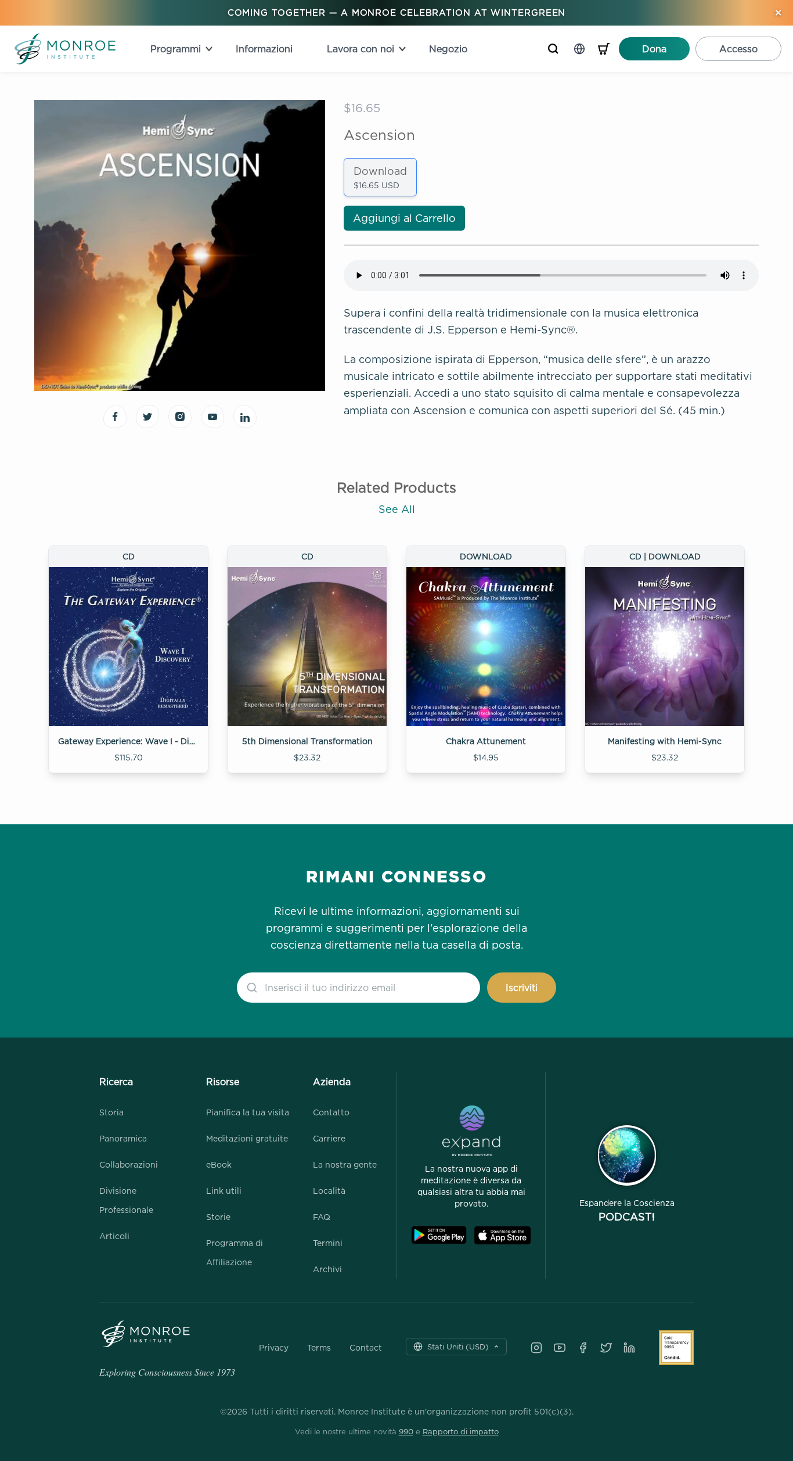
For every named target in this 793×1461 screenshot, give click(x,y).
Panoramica (123, 1138)
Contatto (331, 1112)
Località (329, 1190)
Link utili (223, 1190)
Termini (328, 1243)
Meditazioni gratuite (247, 1138)
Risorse (222, 1081)
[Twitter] (606, 1348)
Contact (365, 1348)
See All (397, 509)
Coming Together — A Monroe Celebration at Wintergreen (397, 12)
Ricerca (116, 1081)
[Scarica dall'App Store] (502, 1235)
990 (406, 1431)
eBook (219, 1164)
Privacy (274, 1348)
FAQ (321, 1216)
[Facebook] (583, 1348)
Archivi (327, 1269)
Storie (218, 1216)
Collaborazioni (128, 1164)
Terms (319, 1348)
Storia (111, 1112)
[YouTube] (559, 1348)
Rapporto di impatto (461, 1431)
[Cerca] (553, 49)
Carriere (329, 1138)
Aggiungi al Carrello (404, 218)
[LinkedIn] (629, 1348)
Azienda (332, 1081)
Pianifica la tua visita (247, 1112)
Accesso (738, 49)
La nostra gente (345, 1164)
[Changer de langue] (579, 49)
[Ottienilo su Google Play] (439, 1235)
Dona (654, 49)
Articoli (114, 1236)
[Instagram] (536, 1348)
